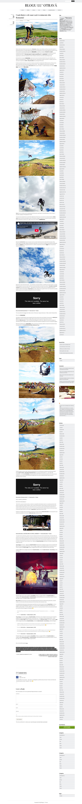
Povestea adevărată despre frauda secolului (66, 353)
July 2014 (61, 271)
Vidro (60, 374)
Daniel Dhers (23, 614)
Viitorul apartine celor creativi (64, 350)
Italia (64, 25)
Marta (20, 676)
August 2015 (61, 244)
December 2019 (62, 135)
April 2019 (61, 152)
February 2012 (62, 324)
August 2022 (61, 70)
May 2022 (61, 76)
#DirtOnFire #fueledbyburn (24, 647)
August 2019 (61, 143)
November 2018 (62, 162)
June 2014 (61, 273)
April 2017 (61, 202)
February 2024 (62, 49)
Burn (47, 244)
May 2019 (61, 149)
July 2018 (61, 170)
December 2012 (62, 311)
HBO (61, 24)
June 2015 (61, 248)
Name (17, 704)
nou (61, 403)
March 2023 (61, 57)
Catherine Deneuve (62, 22)
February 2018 (62, 181)
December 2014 (62, 261)
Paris (71, 27)
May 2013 (61, 301)
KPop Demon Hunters (63, 378)
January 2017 (62, 208)
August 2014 (61, 269)
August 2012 (61, 317)
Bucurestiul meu (62, 735)
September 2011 (62, 330)
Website (17, 711)
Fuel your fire (32, 310)
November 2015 (62, 238)
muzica (65, 27)
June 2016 (61, 223)
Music (60, 743)
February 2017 (62, 206)
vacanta (61, 31)
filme (71, 23)
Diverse (61, 739)
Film (60, 741)
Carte (60, 737)
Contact (61, 360)
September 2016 (62, 217)
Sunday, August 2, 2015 (31, 614)
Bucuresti (62, 21)
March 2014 (61, 280)
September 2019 (62, 141)
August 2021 (61, 95)
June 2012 (61, 704)
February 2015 (62, 257)
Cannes (71, 21)
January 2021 (62, 107)
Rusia (44, 650)
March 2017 (61, 204)
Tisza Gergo (55, 650)
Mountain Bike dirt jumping (20, 650)
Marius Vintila (49, 648)
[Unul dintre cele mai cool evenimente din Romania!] (36, 45)
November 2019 (62, 137)
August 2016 (61, 219)
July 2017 (61, 196)
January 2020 (62, 133)
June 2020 (61, 122)
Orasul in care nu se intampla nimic (65, 344)
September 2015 (62, 242)
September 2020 (62, 116)
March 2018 (61, 179)
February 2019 (62, 156)
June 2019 (61, 147)
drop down (29, 648)
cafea (69, 21)
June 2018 (61, 173)
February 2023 (62, 59)
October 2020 (62, 114)
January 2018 (62, 183)
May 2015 (61, 250)
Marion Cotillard (66, 26)
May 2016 (61, 225)
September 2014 (62, 267)
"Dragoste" (62, 18)
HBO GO (63, 24)
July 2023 (61, 53)
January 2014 (62, 284)
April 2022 (61, 78)
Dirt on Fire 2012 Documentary (22, 310)
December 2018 (62, 160)
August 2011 (61, 332)
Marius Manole (71, 26)
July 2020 (61, 120)
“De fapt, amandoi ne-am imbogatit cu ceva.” (24, 654)
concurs (70, 22)
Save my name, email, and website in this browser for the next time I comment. (29, 716)
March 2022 (61, 80)
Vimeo (37, 310)
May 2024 (61, 47)
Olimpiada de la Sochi (39, 650)
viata (65, 31)
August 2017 (61, 194)
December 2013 (62, 286)
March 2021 (61, 103)
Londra (67, 26)
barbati (68, 19)
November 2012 (62, 313)
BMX (34, 647)
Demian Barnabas (44, 533)
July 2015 (61, 246)
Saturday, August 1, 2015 (31, 627)
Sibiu (71, 28)
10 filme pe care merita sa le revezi (65, 348)
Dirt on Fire (26, 66)
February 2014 (62, 282)
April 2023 (61, 55)
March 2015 (61, 254)
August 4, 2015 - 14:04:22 (22, 677)
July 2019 (61, 145)
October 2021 (62, 91)
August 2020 (61, 118)
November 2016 (62, 212)
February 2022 (62, 82)
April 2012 (61, 322)
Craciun (61, 23)
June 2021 (61, 97)
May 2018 (61, 175)
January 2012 (62, 326)
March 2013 (61, 305)
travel (69, 29)
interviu (61, 25)
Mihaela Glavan (62, 27)
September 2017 (62, 191)
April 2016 (61, 227)
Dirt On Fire (34, 51)
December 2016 (62, 210)
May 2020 (61, 124)
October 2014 (62, 265)
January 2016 (62, 233)
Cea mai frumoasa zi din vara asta (65, 346)
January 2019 (62, 158)
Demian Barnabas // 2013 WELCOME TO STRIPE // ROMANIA (27, 533)
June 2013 (61, 683)
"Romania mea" (66, 18)
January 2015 (62, 259)
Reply (17, 682)
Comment (18, 693)
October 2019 (62, 139)
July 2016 (61, 221)
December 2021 (62, 86)
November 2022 (62, 63)
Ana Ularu (65, 19)
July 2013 (61, 296)
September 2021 (62, 93)
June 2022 (61, 74)
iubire (66, 25)
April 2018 (61, 177)
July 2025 (61, 42)
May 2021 (61, 99)
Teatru (61, 745)
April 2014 (61, 278)
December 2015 (62, 236)
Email (17, 707)
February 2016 (62, 231)
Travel (28, 20)
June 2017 (61, 198)
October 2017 (62, 189)
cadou (66, 21)
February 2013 (62, 307)
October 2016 (62, 215)
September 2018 (62, 166)
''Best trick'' (18, 647)
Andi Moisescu (42, 219)
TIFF (67, 29)
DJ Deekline (25, 648)
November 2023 (62, 51)
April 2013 (61, 303)
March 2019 (61, 154)
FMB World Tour (34, 648)
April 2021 (61, 101)
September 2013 (62, 292)
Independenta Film (68, 24)
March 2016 (61, 229)
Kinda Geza (44, 648)
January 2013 (62, 309)
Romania (63, 29)
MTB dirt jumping (27, 650)
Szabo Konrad (50, 650)
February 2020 (62, 131)
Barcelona (70, 19)
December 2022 (62, 61)
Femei (68, 23)
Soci (47, 650)
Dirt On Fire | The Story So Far (21, 497)
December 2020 (62, 110)
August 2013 (61, 294)
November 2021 (62, 89)
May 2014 (61, 275)
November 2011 (62, 328)
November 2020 (62, 112)
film (70, 23)
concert (68, 22)
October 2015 (62, 240)
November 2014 (62, 263)
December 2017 (62, 185)
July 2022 (61, 72)
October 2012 (62, 315)
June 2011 (61, 334)
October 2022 (62, 65)
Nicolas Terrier (33, 650)
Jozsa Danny (40, 648)
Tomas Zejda (18, 651)
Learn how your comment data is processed (39, 722)
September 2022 (62, 68)
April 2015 (61, 252)
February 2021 (62, 105)
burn (27, 643)
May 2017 (61, 200)
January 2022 (62, 84)
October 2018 (62, 164)
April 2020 (61, 126)
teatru (64, 29)
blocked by (66, 727)
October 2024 (62, 44)
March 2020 (61, 128)
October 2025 (62, 40)
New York (68, 27)
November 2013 (62, 288)
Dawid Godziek (49, 647)
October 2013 (62, 290)
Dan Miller (39, 647)
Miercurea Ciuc (54, 648)
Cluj (65, 22)
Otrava (21, 20)
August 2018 (61, 168)
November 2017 (62, 187)
